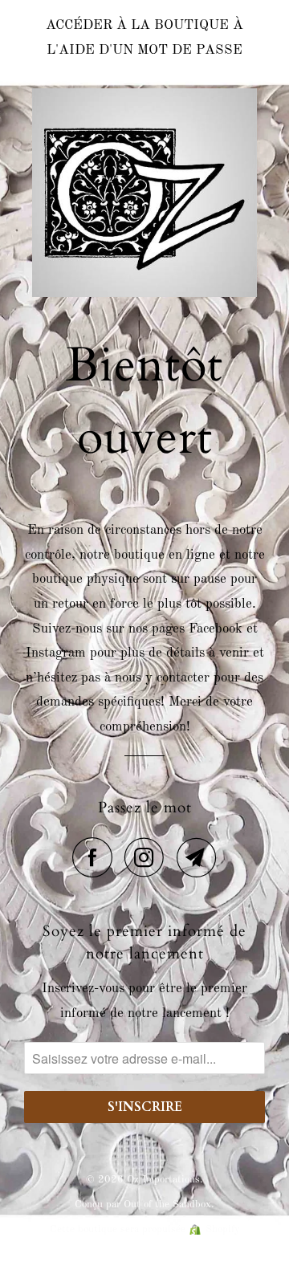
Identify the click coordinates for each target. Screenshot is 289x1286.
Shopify (223, 1229)
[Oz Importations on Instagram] (148, 857)
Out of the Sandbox (167, 1204)
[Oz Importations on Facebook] (96, 857)
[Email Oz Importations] (197, 857)
